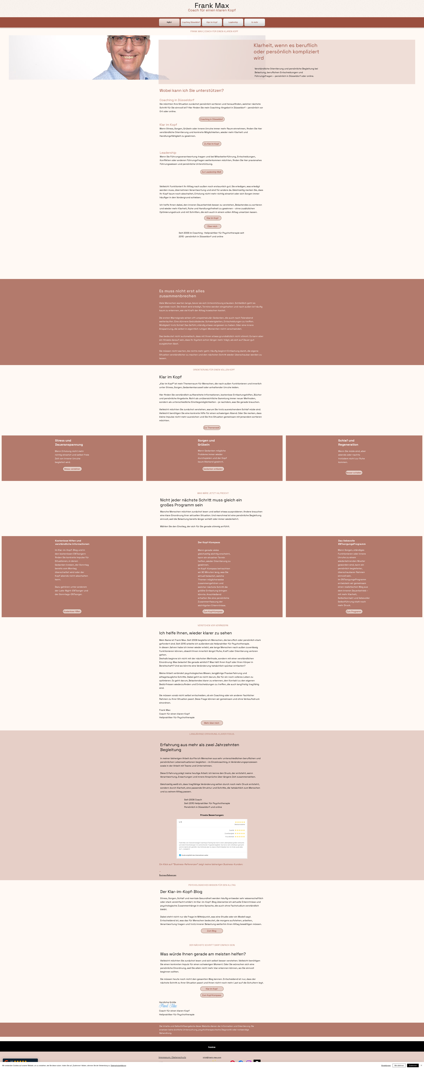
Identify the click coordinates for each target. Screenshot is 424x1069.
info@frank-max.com (212, 1057)
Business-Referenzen (167, 875)
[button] (254, 22)
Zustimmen (413, 1065)
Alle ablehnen (399, 1065)
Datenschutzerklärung (118, 1065)
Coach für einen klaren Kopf (212, 10)
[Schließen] (421, 1065)
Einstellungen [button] (386, 1065)
